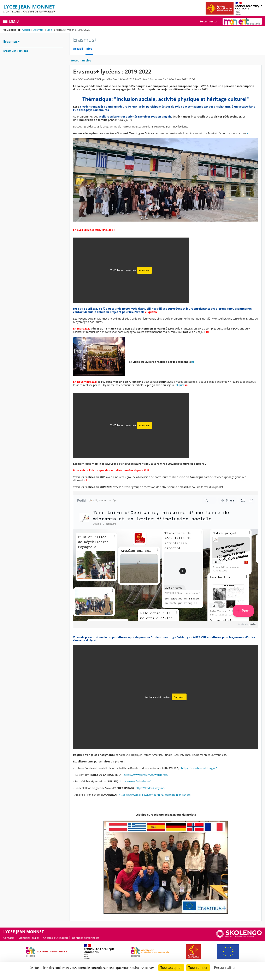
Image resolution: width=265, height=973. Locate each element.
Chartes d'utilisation (55, 937)
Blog (49, 30)
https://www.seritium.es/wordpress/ (146, 775)
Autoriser (144, 270)
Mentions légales (28, 937)
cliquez (182, 385)
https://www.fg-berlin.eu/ (135, 781)
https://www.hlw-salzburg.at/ (199, 768)
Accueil (26, 30)
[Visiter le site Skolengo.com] (239, 937)
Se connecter (209, 21)
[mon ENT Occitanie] (242, 21)
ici (247, 133)
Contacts (8, 937)
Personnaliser (225, 967)
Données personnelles (85, 937)
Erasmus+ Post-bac (15, 51)
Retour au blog (80, 60)
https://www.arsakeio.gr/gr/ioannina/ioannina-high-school (154, 795)
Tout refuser (198, 967)
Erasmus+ (39, 30)
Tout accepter (171, 967)
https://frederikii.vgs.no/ (150, 788)
